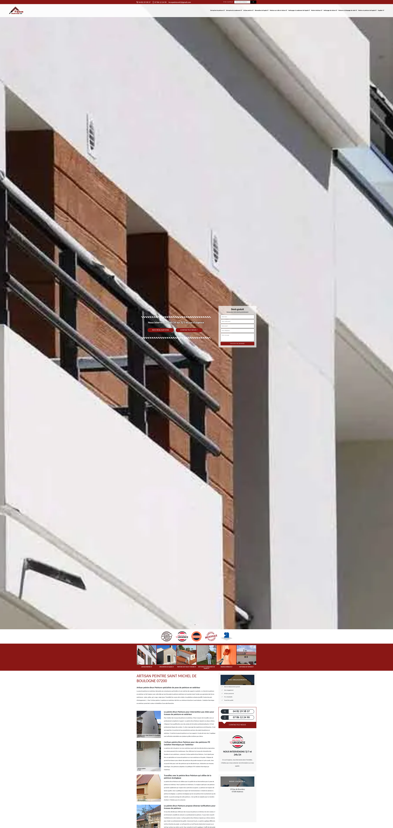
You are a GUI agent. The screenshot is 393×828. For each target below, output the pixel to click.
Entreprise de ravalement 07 (234, 10)
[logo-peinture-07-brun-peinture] (16, 10)
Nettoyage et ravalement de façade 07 (299, 10)
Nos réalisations (160, 330)
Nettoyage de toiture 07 (330, 10)
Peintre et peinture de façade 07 (367, 10)
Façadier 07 (381, 10)
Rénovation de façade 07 (262, 10)
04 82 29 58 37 (145, 2)
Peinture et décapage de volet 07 (347, 10)
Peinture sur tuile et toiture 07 (278, 10)
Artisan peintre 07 (248, 10)
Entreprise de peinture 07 (217, 10)
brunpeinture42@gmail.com (180, 2)
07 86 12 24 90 (161, 2)
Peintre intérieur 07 (316, 10)
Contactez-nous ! (189, 330)
